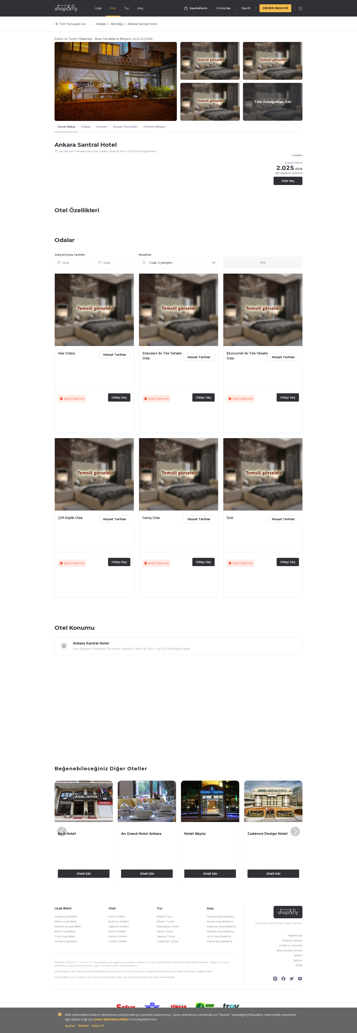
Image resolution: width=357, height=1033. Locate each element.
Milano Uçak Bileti (66, 921)
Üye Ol (246, 8)
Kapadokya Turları (168, 926)
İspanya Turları (166, 936)
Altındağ (117, 24)
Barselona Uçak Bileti (68, 926)
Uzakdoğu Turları (167, 941)
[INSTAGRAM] (275, 978)
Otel (113, 8)
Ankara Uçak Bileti (66, 916)
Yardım (298, 955)
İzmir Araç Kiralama (219, 936)
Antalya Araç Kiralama (220, 931)
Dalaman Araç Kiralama (221, 926)
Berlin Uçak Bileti (65, 931)
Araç (140, 8)
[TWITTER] (291, 978)
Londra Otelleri (117, 941)
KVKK (299, 965)
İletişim (297, 960)
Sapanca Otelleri (118, 926)
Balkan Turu (164, 916)
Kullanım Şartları (292, 940)
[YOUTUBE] (300, 978)
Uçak (98, 8)
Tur (126, 8)
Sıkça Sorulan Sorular (289, 950)
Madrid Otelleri (117, 936)
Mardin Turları (165, 921)
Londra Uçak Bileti (66, 941)
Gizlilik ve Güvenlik (290, 945)
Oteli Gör (84, 874)
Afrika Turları (165, 931)
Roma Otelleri (117, 931)
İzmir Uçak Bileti (65, 936)
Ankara (101, 24)
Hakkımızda (295, 935)
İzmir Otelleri (116, 916)
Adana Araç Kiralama (219, 941)
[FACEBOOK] (283, 978)
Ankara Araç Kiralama (220, 921)
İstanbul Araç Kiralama (220, 916)
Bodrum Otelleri (118, 921)
